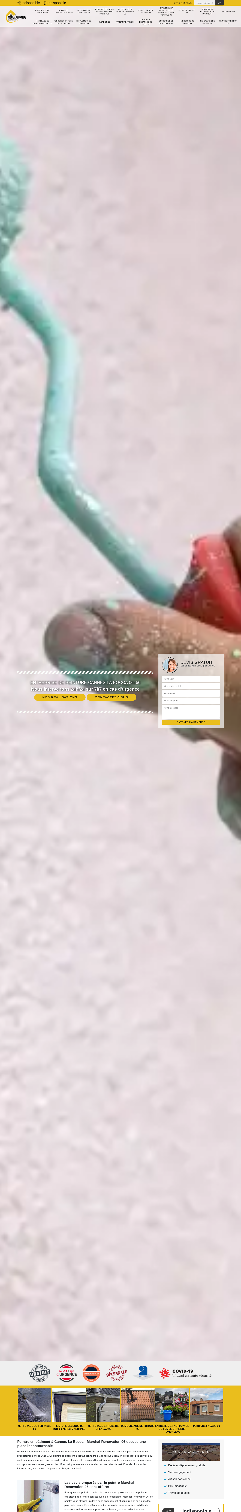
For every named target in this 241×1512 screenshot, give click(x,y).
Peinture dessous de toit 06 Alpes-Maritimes (104, 11)
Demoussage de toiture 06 (145, 11)
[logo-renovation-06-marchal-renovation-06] (15, 16)
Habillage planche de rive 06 (63, 11)
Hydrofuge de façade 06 (187, 22)
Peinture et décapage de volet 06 (145, 22)
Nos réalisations (59, 697)
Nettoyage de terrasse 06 (84, 11)
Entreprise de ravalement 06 (166, 22)
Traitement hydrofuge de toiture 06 (207, 11)
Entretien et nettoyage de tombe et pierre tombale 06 (166, 11)
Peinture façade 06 (187, 11)
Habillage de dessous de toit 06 (42, 22)
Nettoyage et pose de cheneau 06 (125, 11)
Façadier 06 (104, 22)
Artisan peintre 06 (125, 22)
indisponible (31, 3)
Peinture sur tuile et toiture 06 (63, 22)
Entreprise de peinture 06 (42, 11)
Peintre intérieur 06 (228, 22)
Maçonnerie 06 (228, 12)
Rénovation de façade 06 (207, 22)
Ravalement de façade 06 (83, 22)
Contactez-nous (111, 697)
